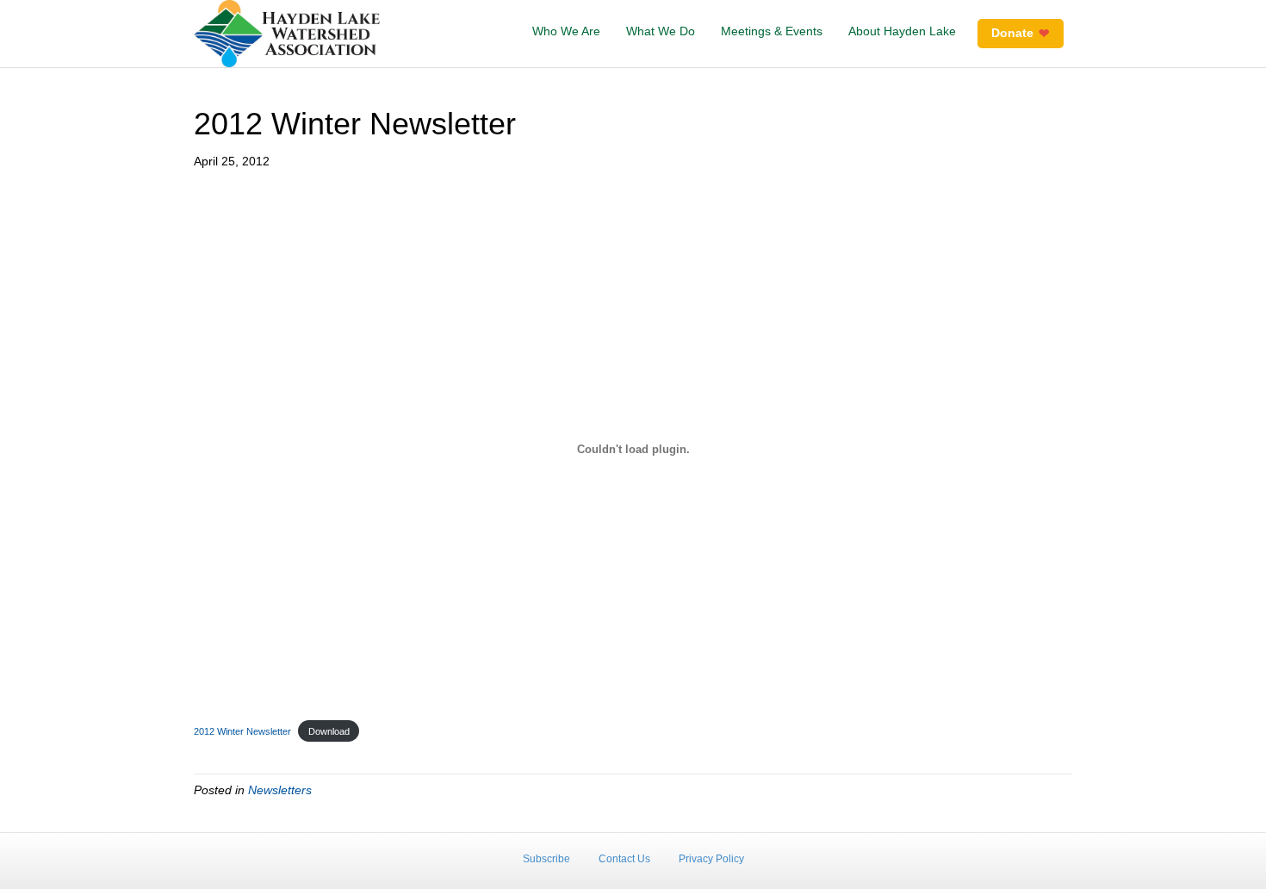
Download (329, 731)
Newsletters (280, 790)
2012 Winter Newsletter (242, 731)
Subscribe (546, 859)
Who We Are (566, 31)
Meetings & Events (771, 31)
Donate (1012, 33)
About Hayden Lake (902, 31)
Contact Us (624, 859)
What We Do (660, 31)
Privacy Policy (711, 859)
